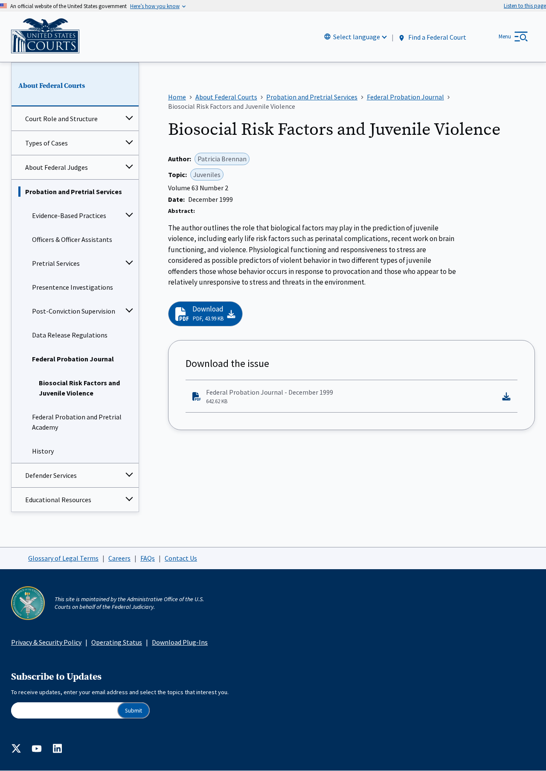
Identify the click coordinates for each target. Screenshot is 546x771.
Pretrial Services (56, 263)
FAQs (147, 558)
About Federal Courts (51, 85)
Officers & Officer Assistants (72, 239)
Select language (356, 36)
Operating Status (116, 642)
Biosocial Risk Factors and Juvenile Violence (79, 387)
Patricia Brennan (222, 158)
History (43, 451)
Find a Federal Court (436, 37)
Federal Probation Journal (73, 359)
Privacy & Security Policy (46, 642)
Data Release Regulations (69, 335)
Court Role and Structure (61, 118)
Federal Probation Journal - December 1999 (269, 396)
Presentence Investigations (72, 287)
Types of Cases (46, 143)
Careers (119, 558)
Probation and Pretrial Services (73, 191)
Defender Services (51, 475)
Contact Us (181, 558)
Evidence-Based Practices (69, 215)
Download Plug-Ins (180, 642)
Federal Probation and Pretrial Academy (77, 422)
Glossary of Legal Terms (63, 558)
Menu (505, 36)
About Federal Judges (56, 167)
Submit (133, 710)
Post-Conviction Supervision (73, 311)
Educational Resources (58, 499)
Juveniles (207, 174)
